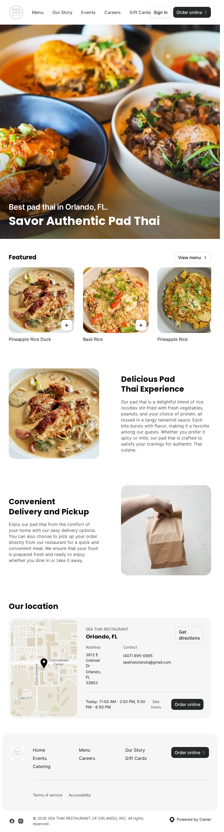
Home (39, 750)
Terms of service (47, 795)
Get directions (189, 635)
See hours (156, 704)
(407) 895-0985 (138, 655)
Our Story (62, 12)
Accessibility (80, 795)
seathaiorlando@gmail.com (147, 662)
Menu (38, 12)
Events (88, 12)
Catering (42, 766)
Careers (112, 12)
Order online (187, 704)
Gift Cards (136, 758)
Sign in (161, 12)
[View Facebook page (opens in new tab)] (12, 821)
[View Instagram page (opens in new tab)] (20, 821)
